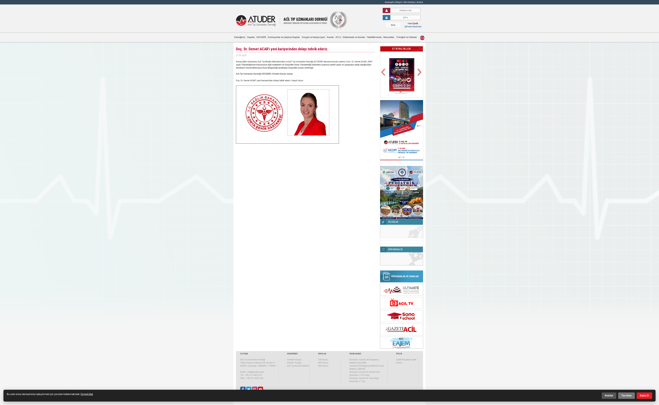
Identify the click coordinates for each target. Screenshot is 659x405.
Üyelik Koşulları (403, 359)
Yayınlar (251, 37)
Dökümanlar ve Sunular (354, 37)
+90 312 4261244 (254, 378)
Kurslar (330, 37)
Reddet (609, 395)
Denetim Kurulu (294, 359)
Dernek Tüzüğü (294, 363)
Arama (420, 2)
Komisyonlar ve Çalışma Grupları (284, 37)
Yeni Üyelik (413, 23)
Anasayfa (389, 2)
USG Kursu (323, 359)
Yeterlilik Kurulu (374, 37)
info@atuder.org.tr (255, 372)
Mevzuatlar (389, 37)
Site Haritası (409, 2)
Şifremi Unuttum (412, 26)
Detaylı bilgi (87, 394)
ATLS (338, 37)
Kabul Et (644, 395)
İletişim (399, 2)
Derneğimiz (239, 37)
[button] (383, 74)
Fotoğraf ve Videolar (407, 37)
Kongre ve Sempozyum (313, 37)
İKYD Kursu (323, 363)
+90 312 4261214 (253, 375)
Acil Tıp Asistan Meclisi (298, 366)
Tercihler (626, 395)
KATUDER (261, 37)
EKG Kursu (323, 366)
